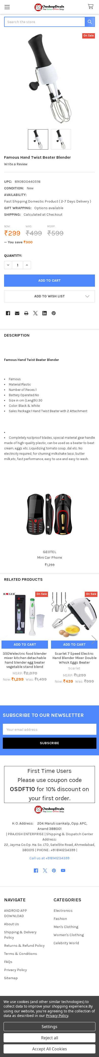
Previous (5, 639)
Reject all (49, 1038)
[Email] (17, 313)
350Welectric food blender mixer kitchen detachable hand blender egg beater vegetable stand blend (25, 660)
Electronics (63, 910)
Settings (49, 1026)
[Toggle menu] (7, 7)
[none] (49, 78)
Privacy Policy (15, 970)
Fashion (60, 919)
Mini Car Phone (49, 557)
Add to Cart (25, 644)
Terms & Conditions (20, 954)
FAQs (8, 962)
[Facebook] (8, 313)
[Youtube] (63, 870)
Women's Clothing (69, 935)
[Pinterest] (54, 313)
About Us (11, 924)
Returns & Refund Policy (24, 945)
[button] (49, 296)
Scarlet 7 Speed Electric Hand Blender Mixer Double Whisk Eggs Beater (74, 658)
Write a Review (15, 164)
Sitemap (11, 978)
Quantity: (13, 255)
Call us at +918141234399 (49, 858)
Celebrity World (66, 943)
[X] (35, 313)
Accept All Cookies (49, 1049)
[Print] (26, 313)
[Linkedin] (44, 313)
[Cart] (91, 6)
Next (94, 639)
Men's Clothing (66, 927)
